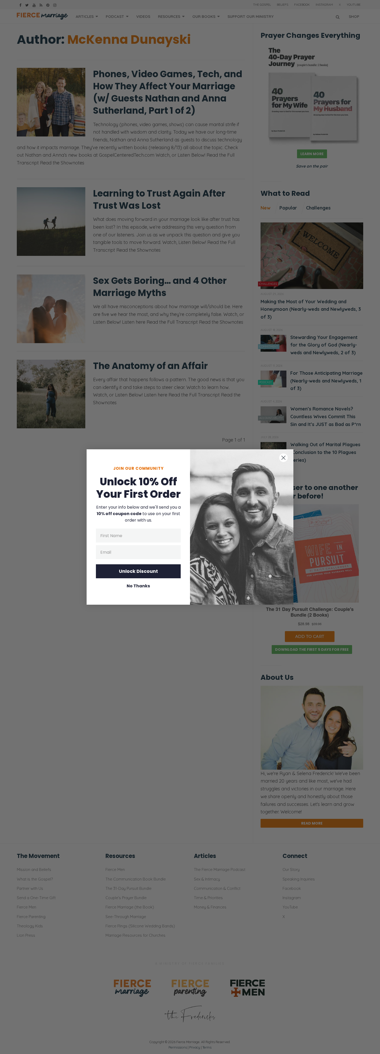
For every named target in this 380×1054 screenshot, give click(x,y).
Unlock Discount (138, 571)
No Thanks (138, 586)
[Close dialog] (283, 457)
